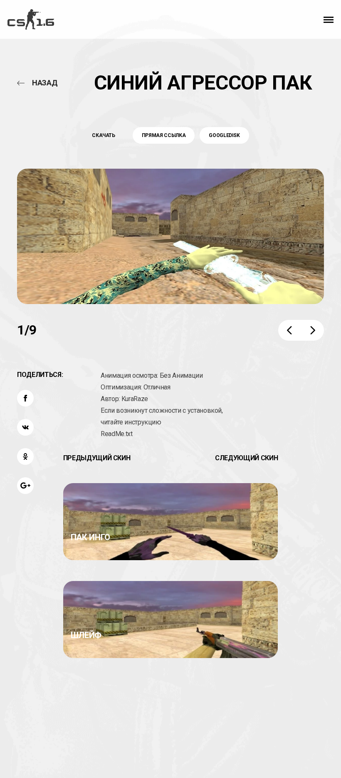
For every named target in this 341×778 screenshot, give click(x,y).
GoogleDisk (224, 135)
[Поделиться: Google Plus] (25, 485)
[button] (329, 20)
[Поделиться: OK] (25, 456)
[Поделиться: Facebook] (25, 398)
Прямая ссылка (163, 135)
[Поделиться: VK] (25, 427)
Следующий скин (246, 458)
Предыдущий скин (97, 458)
